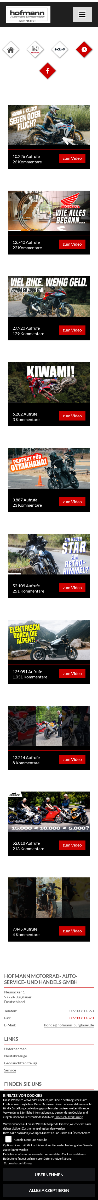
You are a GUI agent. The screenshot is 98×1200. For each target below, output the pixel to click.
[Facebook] (47, 74)
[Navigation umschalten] (82, 14)
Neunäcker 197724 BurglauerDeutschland (18, 997)
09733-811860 (82, 1011)
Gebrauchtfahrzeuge (20, 1063)
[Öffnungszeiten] (84, 53)
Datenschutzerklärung (69, 1117)
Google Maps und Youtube (30, 1139)
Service (10, 1070)
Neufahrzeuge (15, 1056)
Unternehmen (15, 1049)
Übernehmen (49, 1174)
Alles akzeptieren (49, 1190)
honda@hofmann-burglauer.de (69, 1025)
